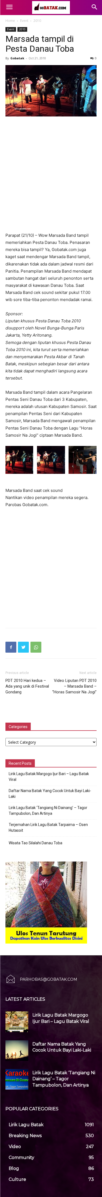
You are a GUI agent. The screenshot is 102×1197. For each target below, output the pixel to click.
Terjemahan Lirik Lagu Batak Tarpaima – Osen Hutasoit (48, 827)
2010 (37, 20)
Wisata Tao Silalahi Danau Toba (35, 843)
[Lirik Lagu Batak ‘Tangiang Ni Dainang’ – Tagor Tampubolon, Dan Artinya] (16, 1079)
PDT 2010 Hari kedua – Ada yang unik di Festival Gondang (27, 686)
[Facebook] (10, 647)
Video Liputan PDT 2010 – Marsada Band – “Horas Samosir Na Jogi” (74, 686)
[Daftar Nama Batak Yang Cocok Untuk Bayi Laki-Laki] (16, 1050)
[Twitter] (23, 647)
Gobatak (17, 58)
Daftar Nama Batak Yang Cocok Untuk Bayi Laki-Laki (50, 794)
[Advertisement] (51, 175)
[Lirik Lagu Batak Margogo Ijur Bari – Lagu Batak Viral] (16, 1021)
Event (24, 20)
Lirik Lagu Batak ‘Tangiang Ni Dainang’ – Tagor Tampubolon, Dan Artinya (48, 810)
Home (10, 20)
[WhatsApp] (35, 647)
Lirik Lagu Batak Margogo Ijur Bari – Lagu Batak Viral (49, 777)
